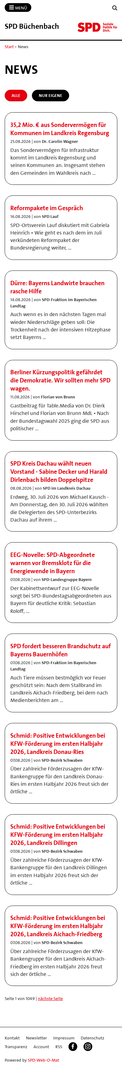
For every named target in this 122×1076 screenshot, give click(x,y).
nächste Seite (50, 998)
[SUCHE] (115, 8)
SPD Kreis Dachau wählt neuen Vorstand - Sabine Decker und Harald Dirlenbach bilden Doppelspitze (58, 471)
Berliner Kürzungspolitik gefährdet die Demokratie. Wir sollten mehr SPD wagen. (60, 380)
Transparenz (16, 1046)
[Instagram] (88, 1046)
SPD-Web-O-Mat (43, 1060)
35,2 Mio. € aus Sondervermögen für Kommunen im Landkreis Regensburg (59, 129)
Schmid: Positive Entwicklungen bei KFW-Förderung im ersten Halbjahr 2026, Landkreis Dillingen (57, 834)
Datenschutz (92, 1038)
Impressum (63, 1038)
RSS (58, 1046)
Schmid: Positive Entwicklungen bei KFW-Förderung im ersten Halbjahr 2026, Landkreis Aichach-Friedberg (57, 926)
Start (9, 46)
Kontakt (12, 1038)
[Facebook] (73, 1046)
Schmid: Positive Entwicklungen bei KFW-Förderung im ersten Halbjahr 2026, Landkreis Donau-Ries (57, 743)
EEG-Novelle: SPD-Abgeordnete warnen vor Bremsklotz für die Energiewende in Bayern (52, 563)
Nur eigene (50, 95)
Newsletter (36, 1038)
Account (41, 1046)
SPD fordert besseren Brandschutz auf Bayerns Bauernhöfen (60, 650)
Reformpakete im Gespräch (46, 208)
